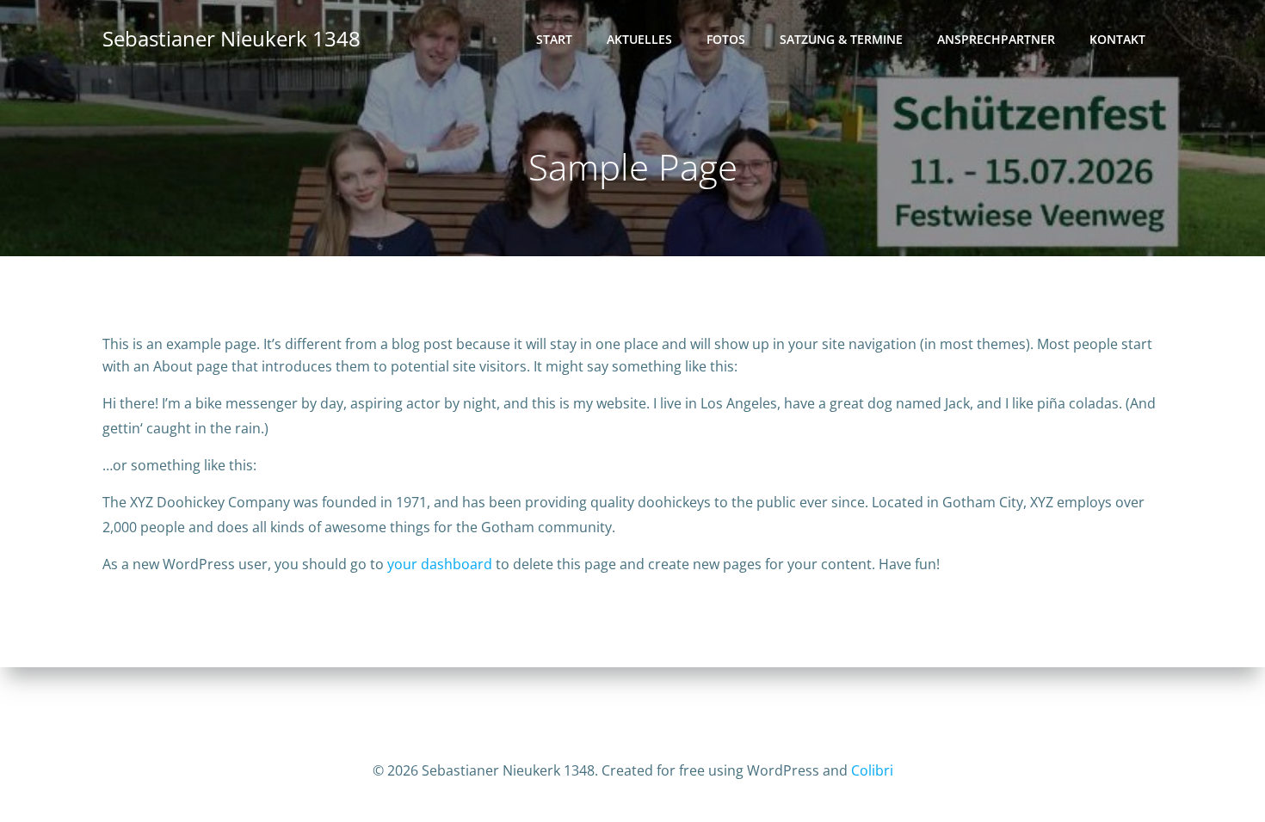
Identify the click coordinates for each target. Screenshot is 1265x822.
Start (554, 39)
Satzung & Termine (841, 39)
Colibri (872, 770)
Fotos (726, 39)
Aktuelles (639, 39)
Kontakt (1117, 39)
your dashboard (439, 564)
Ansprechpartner (996, 39)
